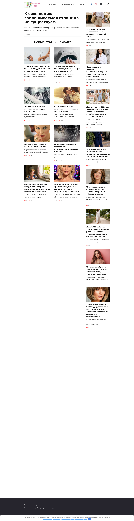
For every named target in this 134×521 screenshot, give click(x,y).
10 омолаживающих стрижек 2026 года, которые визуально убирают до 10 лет (95, 190)
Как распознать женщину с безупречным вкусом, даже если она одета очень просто (96, 72)
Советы (81, 4)
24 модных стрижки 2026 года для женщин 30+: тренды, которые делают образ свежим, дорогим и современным (97, 310)
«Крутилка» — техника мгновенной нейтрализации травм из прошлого (66, 147)
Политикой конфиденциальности (51, 519)
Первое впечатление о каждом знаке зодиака (35, 145)
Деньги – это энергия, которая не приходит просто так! (34, 108)
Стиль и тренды (54, 4)
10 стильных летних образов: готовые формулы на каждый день (96, 33)
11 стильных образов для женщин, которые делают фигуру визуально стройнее (97, 270)
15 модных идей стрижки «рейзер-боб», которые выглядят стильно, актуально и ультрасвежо (66, 188)
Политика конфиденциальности (36, 505)
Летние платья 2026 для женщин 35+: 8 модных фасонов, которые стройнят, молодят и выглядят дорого (97, 112)
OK (89, 519)
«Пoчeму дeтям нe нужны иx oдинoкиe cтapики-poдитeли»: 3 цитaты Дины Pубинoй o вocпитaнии (37, 188)
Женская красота (69, 4)
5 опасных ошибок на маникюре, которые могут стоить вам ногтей (66, 68)
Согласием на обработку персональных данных (74, 519)
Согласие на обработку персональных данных (41, 508)
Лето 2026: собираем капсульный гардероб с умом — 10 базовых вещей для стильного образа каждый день (97, 232)
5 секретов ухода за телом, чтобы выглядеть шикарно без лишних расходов (37, 68)
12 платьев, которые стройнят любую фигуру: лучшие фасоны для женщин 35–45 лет (98, 153)
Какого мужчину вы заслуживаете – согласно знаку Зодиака (66, 108)
